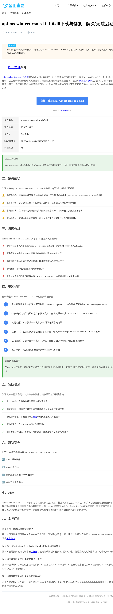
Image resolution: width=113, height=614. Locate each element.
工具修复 (10, 538)
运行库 (34, 551)
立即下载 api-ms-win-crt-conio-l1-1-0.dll (62, 100)
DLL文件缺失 (85, 81)
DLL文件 (14, 67)
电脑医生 (14, 13)
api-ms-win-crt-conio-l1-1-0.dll (15, 77)
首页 (56, 5)
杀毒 (35, 417)
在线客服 (104, 602)
